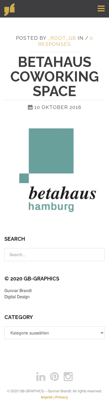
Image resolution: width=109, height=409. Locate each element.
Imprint (47, 397)
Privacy (61, 397)
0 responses (65, 41)
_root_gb (62, 38)
